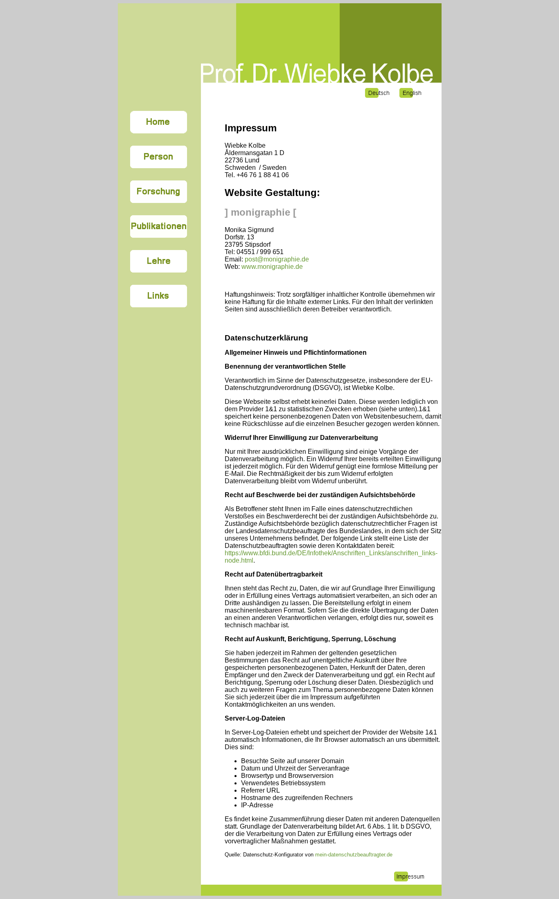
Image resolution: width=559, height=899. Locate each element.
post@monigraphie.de (277, 259)
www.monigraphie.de (271, 266)
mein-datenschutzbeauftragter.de (353, 855)
